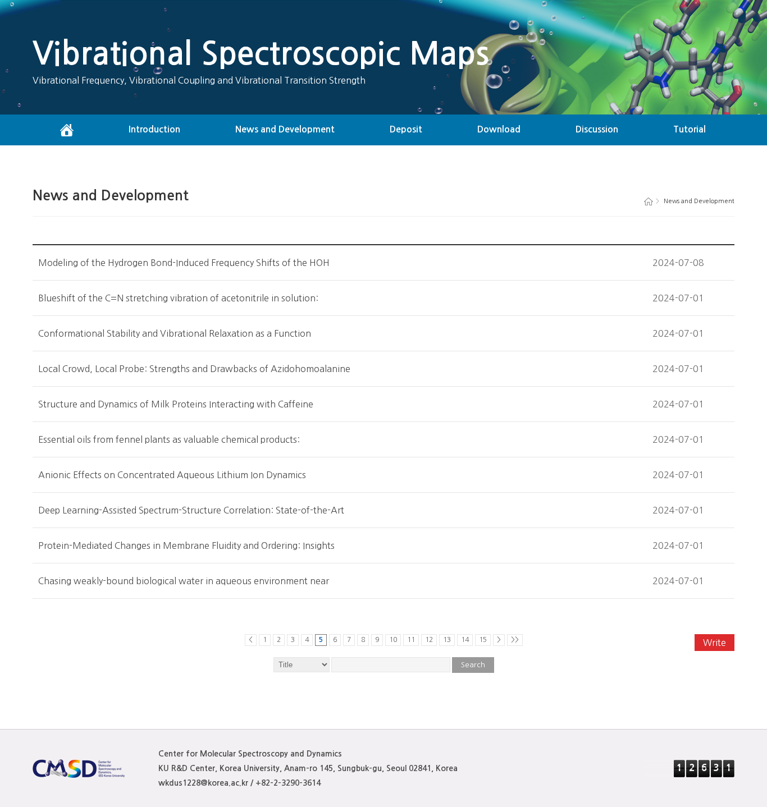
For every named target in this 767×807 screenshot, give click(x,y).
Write (714, 642)
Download (499, 129)
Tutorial (689, 129)
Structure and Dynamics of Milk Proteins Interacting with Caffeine (175, 404)
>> (515, 639)
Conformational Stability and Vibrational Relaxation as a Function (174, 333)
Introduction (154, 129)
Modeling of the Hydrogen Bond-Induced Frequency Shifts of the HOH (184, 262)
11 (411, 639)
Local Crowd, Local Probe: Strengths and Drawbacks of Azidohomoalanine (194, 368)
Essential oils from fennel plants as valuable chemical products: (169, 439)
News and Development (285, 129)
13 (447, 639)
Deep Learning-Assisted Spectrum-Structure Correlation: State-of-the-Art (191, 510)
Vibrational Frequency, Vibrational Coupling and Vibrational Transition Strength (199, 80)
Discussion (597, 129)
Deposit (406, 129)
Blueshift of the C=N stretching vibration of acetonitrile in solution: (178, 298)
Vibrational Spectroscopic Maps (261, 53)
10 (393, 639)
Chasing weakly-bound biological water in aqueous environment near (183, 580)
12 (429, 639)
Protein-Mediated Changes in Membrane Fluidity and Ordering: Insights (186, 545)
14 (465, 639)
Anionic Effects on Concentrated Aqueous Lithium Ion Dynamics (172, 474)
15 (483, 639)
